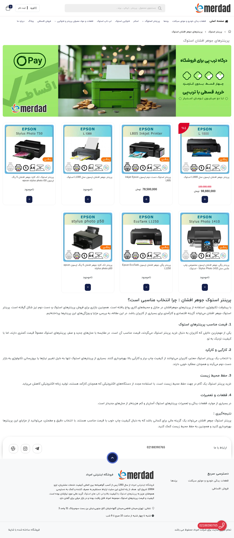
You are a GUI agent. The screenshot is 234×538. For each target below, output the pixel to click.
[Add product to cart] (204, 199)
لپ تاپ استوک (104, 21)
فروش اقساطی (44, 21)
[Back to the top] (112, 457)
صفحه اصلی (217, 21)
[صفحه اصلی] (229, 32)
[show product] (88, 199)
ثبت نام (22, 8)
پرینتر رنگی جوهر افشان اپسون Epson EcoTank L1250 (146, 267)
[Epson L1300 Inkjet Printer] (87, 149)
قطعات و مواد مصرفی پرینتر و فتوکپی (75, 21)
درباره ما (20, 21)
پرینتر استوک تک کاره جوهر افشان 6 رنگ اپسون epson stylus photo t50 (33, 179)
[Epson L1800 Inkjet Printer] (204, 149)
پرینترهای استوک (128, 494)
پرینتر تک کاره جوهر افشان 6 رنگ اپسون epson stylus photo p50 (88, 267)
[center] (160, 8)
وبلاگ (31, 21)
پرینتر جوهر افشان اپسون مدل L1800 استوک (206, 177)
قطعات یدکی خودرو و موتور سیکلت (189, 21)
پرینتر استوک (152, 21)
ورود (32, 8)
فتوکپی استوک (122, 21)
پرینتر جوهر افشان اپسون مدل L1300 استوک (89, 177)
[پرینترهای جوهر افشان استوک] (136, 475)
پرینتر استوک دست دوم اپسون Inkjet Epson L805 (148, 179)
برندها (166, 21)
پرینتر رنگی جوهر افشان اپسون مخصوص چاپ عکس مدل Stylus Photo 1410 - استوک (206, 267)
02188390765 (156, 447)
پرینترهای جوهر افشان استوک (187, 32)
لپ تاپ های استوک (94, 494)
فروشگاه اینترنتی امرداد (142, 485)
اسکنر (136, 21)
